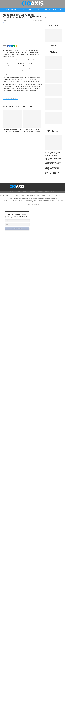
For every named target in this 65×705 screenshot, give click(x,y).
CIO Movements (47, 9)
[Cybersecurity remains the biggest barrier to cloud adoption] (53, 118)
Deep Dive (13, 9)
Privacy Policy (32, 191)
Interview (38, 9)
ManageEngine (14, 98)
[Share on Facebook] (8, 46)
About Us (12, 191)
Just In (7, 9)
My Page (55, 9)
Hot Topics (30, 9)
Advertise (19, 191)
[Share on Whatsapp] (14, 46)
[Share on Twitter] (10, 46)
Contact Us (40, 191)
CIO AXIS (5, 20)
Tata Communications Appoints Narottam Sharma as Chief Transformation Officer (52, 154)
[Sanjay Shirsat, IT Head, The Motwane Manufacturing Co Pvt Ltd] (53, 90)
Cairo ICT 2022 (6, 98)
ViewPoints (22, 9)
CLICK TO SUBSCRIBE (17, 228)
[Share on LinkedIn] (12, 46)
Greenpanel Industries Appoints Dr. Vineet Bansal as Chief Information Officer (53, 173)
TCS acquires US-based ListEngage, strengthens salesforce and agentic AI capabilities (52, 168)
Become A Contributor (50, 191)
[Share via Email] (17, 46)
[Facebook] (51, 186)
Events (61, 9)
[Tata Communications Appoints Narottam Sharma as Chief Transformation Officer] (53, 142)
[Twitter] (53, 186)
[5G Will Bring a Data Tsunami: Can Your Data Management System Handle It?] (53, 62)
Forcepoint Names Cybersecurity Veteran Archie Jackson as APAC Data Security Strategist (53, 163)
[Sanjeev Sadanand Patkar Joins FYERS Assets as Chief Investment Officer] (53, 35)
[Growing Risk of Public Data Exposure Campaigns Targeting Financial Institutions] (32, 119)
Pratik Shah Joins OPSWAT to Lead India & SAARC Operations (53, 159)
